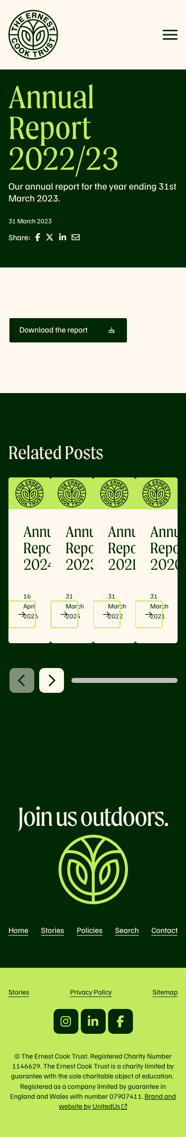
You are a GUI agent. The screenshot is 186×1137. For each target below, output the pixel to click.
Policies (90, 930)
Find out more (22, 614)
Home (18, 930)
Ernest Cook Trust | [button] (33, 35)
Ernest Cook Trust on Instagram (66, 1021)
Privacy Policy (91, 992)
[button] (170, 35)
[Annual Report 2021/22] (114, 493)
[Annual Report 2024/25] (29, 493)
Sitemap (165, 992)
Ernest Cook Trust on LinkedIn (93, 1021)
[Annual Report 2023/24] (72, 493)
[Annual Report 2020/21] (156, 493)
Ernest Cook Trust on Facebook (120, 1021)
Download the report (53, 329)
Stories (52, 930)
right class (51, 680)
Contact (164, 930)
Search (127, 930)
